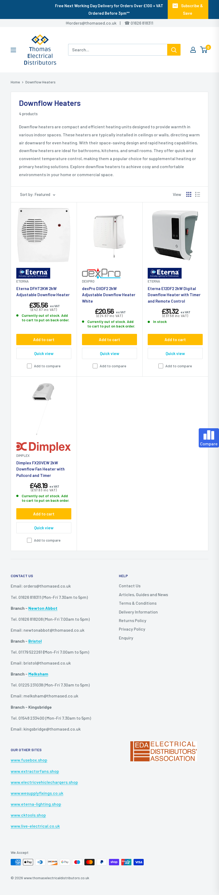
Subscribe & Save (192, 9)
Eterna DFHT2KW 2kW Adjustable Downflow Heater (43, 291)
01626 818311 (142, 22)
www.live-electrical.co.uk (35, 825)
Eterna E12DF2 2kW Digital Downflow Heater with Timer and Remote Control (174, 294)
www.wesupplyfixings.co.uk (37, 793)
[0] (204, 50)
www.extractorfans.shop (35, 771)
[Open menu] (13, 50)
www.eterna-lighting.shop (36, 804)
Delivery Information (138, 611)
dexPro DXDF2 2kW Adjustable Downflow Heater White (108, 294)
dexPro (88, 281)
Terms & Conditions (138, 602)
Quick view (43, 353)
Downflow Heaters (40, 82)
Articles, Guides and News (143, 594)
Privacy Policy (132, 628)
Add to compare (47, 366)
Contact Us (129, 585)
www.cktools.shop (28, 814)
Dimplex (23, 455)
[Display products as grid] (188, 194)
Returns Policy (132, 620)
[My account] (193, 50)
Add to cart (43, 339)
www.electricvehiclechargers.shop (44, 782)
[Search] (174, 50)
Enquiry (126, 637)
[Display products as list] (197, 194)
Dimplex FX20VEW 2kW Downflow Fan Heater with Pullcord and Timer (40, 469)
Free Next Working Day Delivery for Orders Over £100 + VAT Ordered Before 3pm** (109, 9)
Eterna (22, 281)
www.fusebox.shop (29, 759)
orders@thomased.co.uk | (98, 22)
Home (15, 82)
